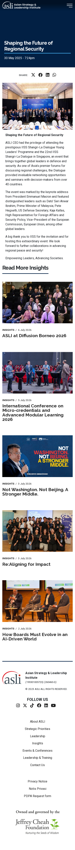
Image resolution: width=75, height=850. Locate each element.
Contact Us (37, 765)
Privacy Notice (37, 781)
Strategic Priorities (37, 729)
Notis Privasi (37, 789)
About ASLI (37, 721)
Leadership (37, 736)
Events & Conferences (37, 750)
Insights (37, 743)
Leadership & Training (37, 758)
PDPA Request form (37, 796)
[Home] (22, 5)
